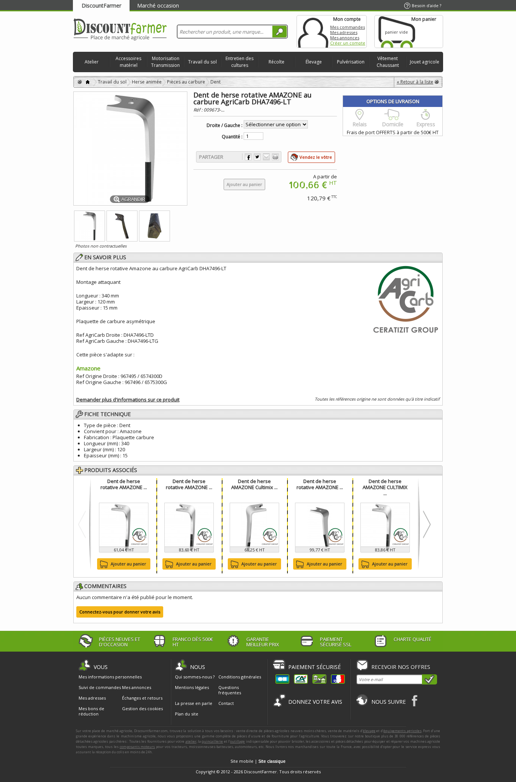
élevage (369, 730)
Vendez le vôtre (316, 157)
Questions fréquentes (229, 689)
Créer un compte (347, 43)
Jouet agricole (424, 62)
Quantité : (232, 137)
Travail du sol (202, 62)
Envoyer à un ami (266, 156)
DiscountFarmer (101, 5)
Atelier (92, 62)
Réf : (198, 110)
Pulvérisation (351, 62)
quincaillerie (212, 741)
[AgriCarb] (406, 298)
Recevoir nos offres (400, 667)
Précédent (83, 524)
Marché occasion (158, 5)
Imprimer (275, 156)
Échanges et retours (142, 698)
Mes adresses (343, 32)
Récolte (276, 62)
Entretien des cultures (239, 61)
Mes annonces (344, 37)
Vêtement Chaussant (388, 61)
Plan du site (186, 714)
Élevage (314, 62)
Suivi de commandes (100, 687)
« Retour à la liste (415, 82)
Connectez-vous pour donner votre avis (119, 612)
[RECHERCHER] (279, 31)
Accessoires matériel (128, 61)
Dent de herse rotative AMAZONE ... (123, 484)
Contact (226, 703)
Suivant (425, 524)
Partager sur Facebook (248, 156)
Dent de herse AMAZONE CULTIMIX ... (385, 487)
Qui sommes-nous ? (195, 677)
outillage (237, 741)
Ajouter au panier (128, 564)
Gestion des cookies (142, 708)
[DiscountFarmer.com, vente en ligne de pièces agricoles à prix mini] (120, 30)
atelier (190, 741)
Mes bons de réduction (91, 711)
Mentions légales (192, 687)
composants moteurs (137, 746)
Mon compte (313, 31)
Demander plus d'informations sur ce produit (127, 399)
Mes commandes (347, 27)
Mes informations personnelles (110, 677)
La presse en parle (193, 703)
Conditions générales (239, 677)
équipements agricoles (402, 730)
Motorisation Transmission (165, 61)
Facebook (415, 700)
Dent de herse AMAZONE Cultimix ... (254, 484)
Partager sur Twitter (257, 156)
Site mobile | (258, 761)
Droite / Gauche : (225, 125)
